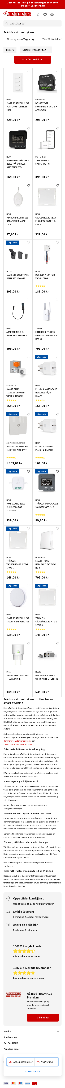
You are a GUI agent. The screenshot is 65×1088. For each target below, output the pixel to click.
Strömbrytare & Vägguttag (20, 39)
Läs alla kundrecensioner (26, 956)
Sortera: (27, 49)
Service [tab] (7, 1031)
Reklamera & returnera (25, 930)
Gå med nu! (43, 1017)
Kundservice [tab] (10, 1037)
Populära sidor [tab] (11, 1048)
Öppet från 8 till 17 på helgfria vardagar (33, 903)
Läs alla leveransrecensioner (28, 978)
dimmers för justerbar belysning (17, 741)
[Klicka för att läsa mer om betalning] (22, 1083)
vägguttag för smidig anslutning (17, 744)
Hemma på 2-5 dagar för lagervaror (31, 916)
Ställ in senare (32, 1071)
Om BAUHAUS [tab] (10, 1043)
